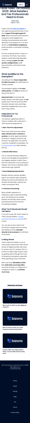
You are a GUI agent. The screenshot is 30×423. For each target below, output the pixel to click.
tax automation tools (9, 145)
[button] (27, 5)
